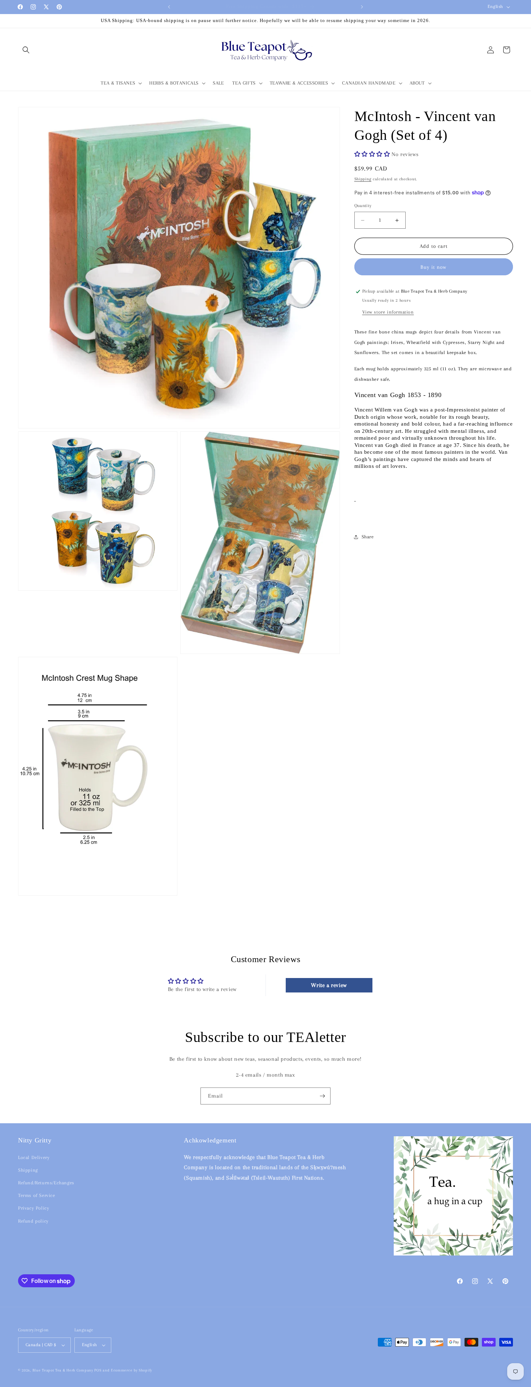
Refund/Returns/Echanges (46, 1182)
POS (97, 1370)
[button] (26, 50)
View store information (388, 312)
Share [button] (368, 537)
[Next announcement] (362, 7)
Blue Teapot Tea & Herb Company (63, 1370)
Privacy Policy (33, 1208)
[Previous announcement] (169, 7)
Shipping (363, 179)
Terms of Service (36, 1195)
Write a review (328, 985)
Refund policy (33, 1220)
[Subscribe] (322, 1095)
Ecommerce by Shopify (131, 1370)
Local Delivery (33, 1157)
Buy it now (433, 267)
